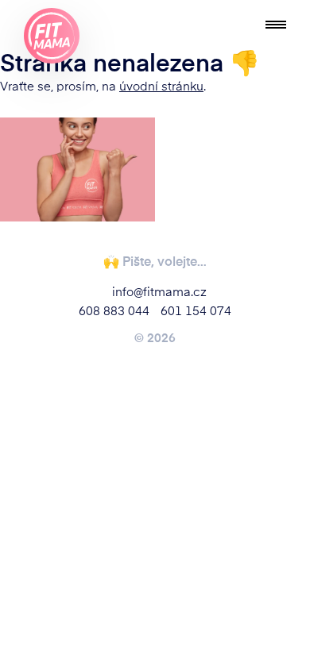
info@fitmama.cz (159, 291)
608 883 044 (114, 310)
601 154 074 (196, 310)
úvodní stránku (161, 85)
